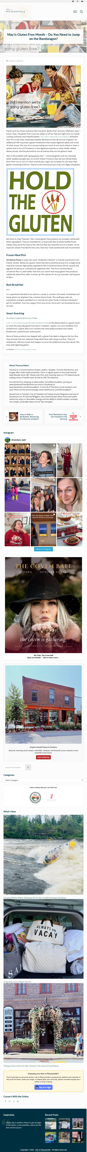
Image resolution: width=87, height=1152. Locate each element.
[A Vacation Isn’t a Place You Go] (64, 1123)
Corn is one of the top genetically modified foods (27, 323)
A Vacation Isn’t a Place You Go (17, 982)
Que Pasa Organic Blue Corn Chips (21, 318)
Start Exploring (43, 757)
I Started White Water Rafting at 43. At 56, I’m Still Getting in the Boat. (35, 897)
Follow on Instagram (43, 549)
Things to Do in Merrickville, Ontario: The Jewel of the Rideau (31, 1066)
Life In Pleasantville (42, 1150)
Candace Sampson (15, 61)
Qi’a (8, 289)
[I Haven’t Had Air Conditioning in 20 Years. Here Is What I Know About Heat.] (50, 1137)
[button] (17, 460)
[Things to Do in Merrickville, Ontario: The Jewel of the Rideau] (77, 1123)
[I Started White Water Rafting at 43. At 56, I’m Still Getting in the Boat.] (50, 1123)
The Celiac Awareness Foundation (54, 136)
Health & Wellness (22, 349)
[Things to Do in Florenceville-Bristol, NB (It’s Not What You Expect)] (77, 1137)
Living (33, 349)
